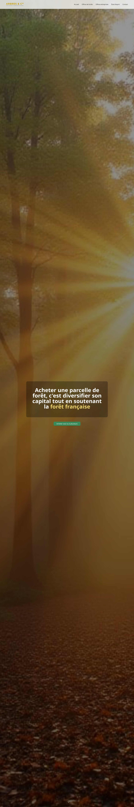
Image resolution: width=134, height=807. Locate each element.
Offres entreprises (102, 4)
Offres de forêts (87, 4)
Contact (125, 4)
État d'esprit (115, 4)
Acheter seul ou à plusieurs (67, 424)
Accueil (76, 4)
